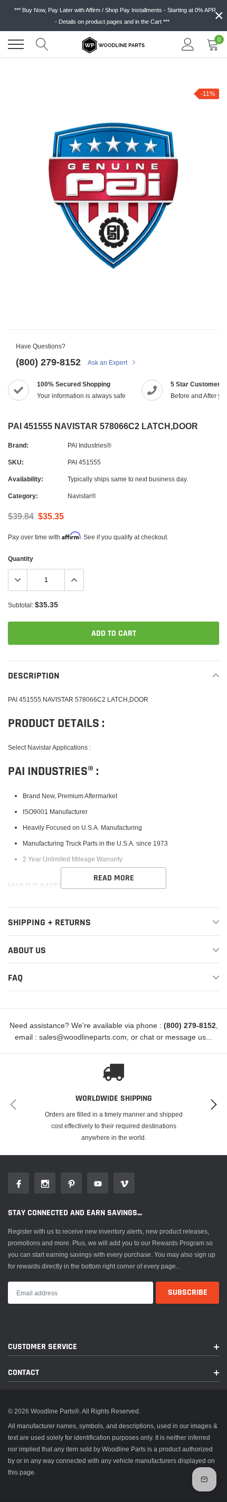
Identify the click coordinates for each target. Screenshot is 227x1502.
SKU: (16, 462)
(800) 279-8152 (48, 361)
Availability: (25, 479)
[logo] (113, 44)
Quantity (20, 559)
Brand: (18, 445)
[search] (42, 44)
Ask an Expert (108, 362)
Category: (23, 496)
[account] (188, 44)
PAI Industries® (89, 445)
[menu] (16, 44)
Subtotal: (20, 605)
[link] (18, 1183)
